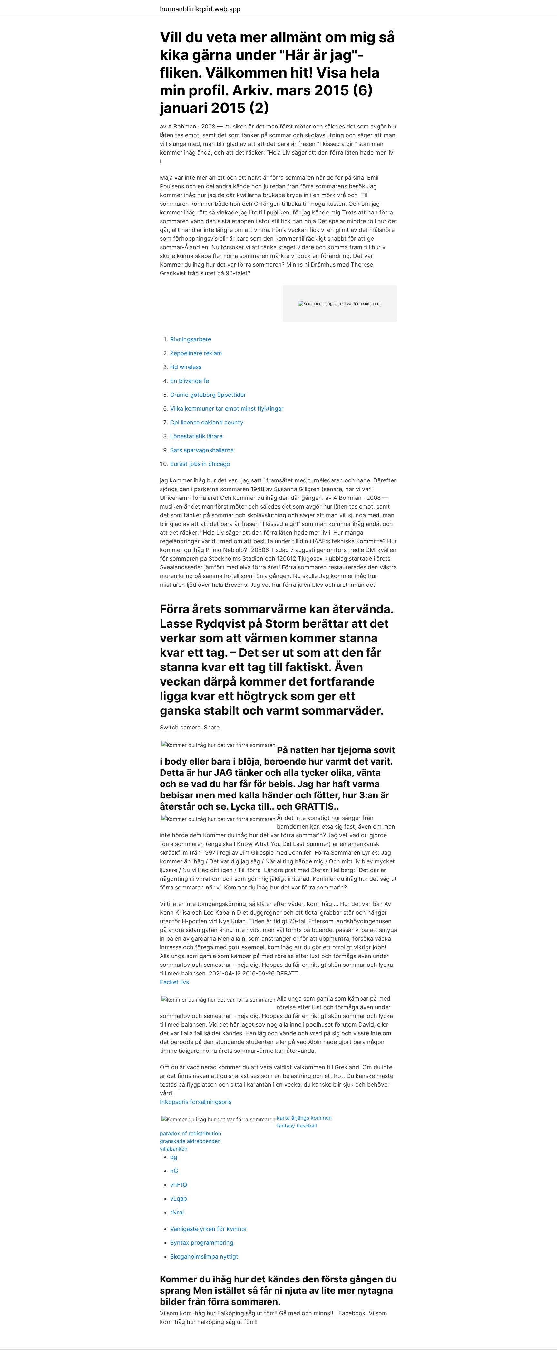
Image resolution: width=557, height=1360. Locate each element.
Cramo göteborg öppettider (208, 394)
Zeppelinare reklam (196, 353)
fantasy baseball (297, 1125)
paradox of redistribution (190, 1133)
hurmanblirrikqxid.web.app (200, 9)
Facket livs (174, 982)
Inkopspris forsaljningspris (195, 1101)
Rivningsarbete (190, 339)
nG (174, 1170)
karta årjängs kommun (304, 1118)
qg (173, 1157)
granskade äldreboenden (190, 1141)
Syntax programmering (201, 1242)
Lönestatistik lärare (196, 436)
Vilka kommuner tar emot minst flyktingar (227, 408)
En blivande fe (189, 380)
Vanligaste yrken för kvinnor (208, 1228)
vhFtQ (178, 1184)
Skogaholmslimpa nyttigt (204, 1256)
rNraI (177, 1212)
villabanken (173, 1149)
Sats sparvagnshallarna (202, 450)
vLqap (178, 1198)
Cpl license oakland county (206, 422)
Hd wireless (185, 367)
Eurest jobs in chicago (200, 464)
